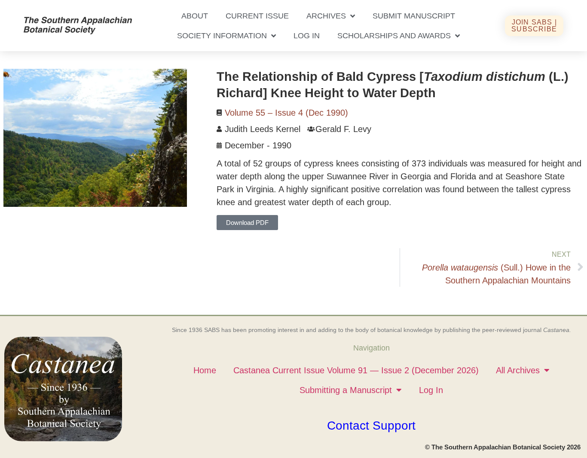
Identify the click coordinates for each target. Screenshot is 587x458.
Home (204, 370)
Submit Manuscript (414, 16)
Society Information (222, 35)
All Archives (518, 370)
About (194, 16)
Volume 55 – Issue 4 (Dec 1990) (286, 112)
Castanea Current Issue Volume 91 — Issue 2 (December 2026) (356, 370)
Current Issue (257, 16)
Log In (307, 35)
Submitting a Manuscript (346, 390)
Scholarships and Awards (394, 35)
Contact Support (371, 425)
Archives (326, 16)
